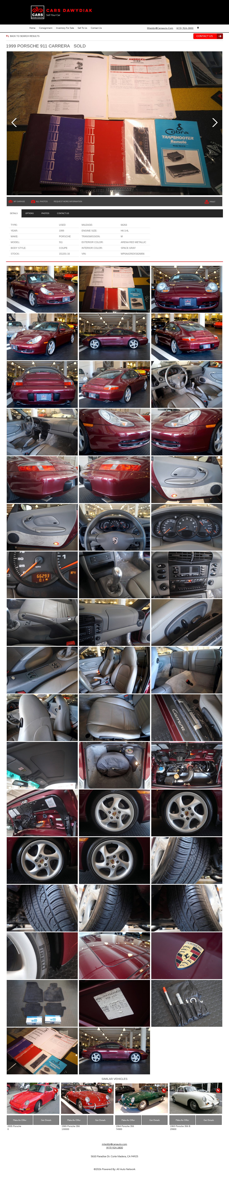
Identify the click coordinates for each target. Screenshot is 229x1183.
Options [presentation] (29, 213)
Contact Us (96, 28)
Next (214, 123)
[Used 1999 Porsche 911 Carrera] (114, 123)
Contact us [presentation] (63, 213)
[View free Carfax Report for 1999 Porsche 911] (187, 232)
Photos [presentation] (45, 213)
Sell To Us (82, 28)
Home (32, 28)
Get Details (46, 1120)
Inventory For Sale (65, 28)
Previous (14, 123)
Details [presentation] (14, 213)
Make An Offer (19, 1120)
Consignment (45, 28)
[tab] (13, 213)
